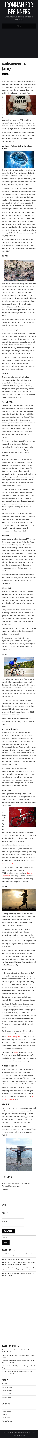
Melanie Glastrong (8, 1360)
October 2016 (6, 1397)
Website (5, 1221)
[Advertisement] (19, 43)
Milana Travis (6, 1366)
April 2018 (5, 1384)
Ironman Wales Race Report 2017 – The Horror (17, 1259)
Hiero (15, 1435)
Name (5, 1205)
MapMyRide (6, 876)
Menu (19, 26)
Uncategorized (6, 1418)
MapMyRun (16, 1037)
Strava (29, 873)
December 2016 (7, 1390)
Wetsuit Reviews (7, 1421)
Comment (5, 1190)
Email (5, 1213)
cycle (3, 1408)
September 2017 (7, 1387)
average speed (7, 863)
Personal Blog (6, 1411)
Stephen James (7, 1350)
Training (4, 1414)
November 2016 (7, 1394)
